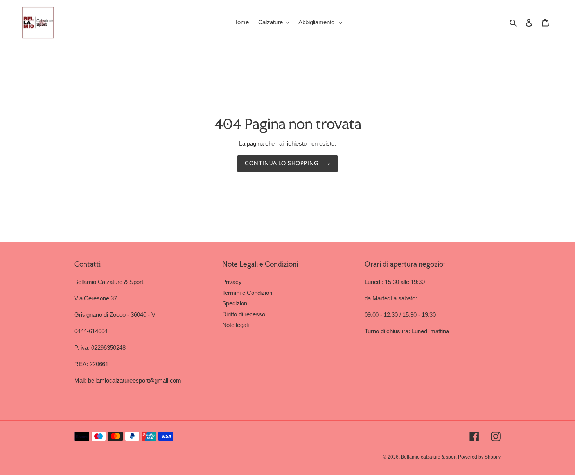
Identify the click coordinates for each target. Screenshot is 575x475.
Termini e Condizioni (247, 292)
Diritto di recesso (243, 314)
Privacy (232, 281)
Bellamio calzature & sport (428, 457)
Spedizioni (235, 303)
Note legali (235, 324)
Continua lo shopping (281, 163)
